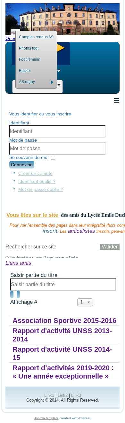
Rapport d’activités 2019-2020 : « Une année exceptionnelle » (63, 372)
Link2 (63, 395)
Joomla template (46, 418)
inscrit (50, 231)
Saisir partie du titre (34, 275)
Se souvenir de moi (28, 157)
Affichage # (23, 302)
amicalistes (81, 231)
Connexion (22, 164)
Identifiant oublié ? (36, 181)
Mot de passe (23, 140)
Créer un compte (35, 173)
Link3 (76, 395)
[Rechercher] (11, 294)
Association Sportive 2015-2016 (64, 321)
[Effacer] (18, 294)
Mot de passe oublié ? (40, 189)
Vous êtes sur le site (33, 215)
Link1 (49, 395)
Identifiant (19, 122)
